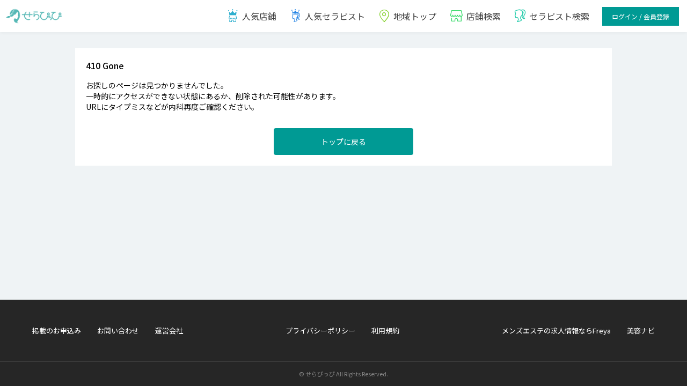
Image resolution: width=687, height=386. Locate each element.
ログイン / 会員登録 (640, 16)
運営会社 (169, 330)
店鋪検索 (483, 16)
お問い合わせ (118, 330)
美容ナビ (641, 330)
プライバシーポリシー (320, 330)
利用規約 (385, 330)
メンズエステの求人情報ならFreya (556, 330)
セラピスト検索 (559, 16)
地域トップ (414, 16)
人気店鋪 (259, 16)
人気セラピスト (335, 16)
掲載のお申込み (56, 330)
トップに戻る (343, 141)
